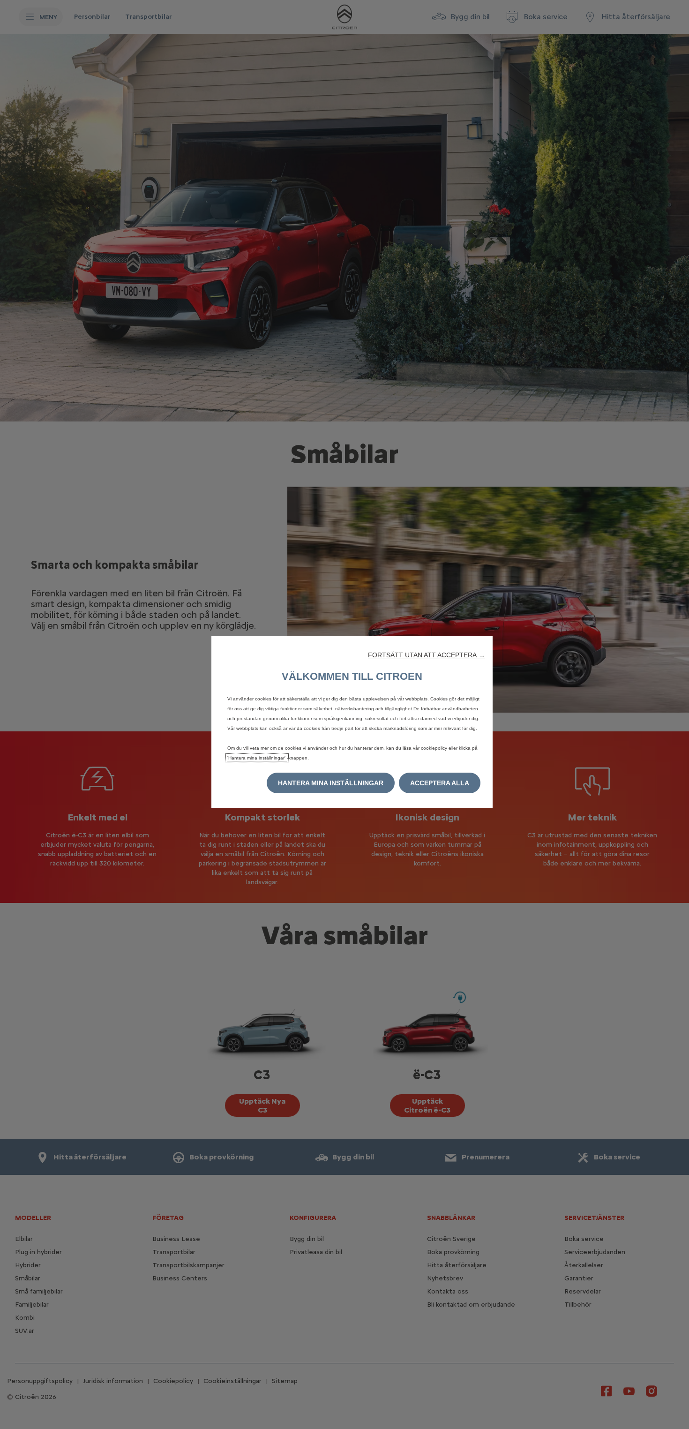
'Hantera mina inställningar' (257, 757)
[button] (426, 655)
